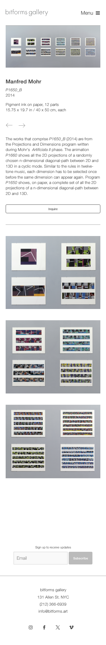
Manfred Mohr (23, 81)
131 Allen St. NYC (53, 597)
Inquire (53, 209)
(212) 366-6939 (53, 604)
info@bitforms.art (53, 611)
